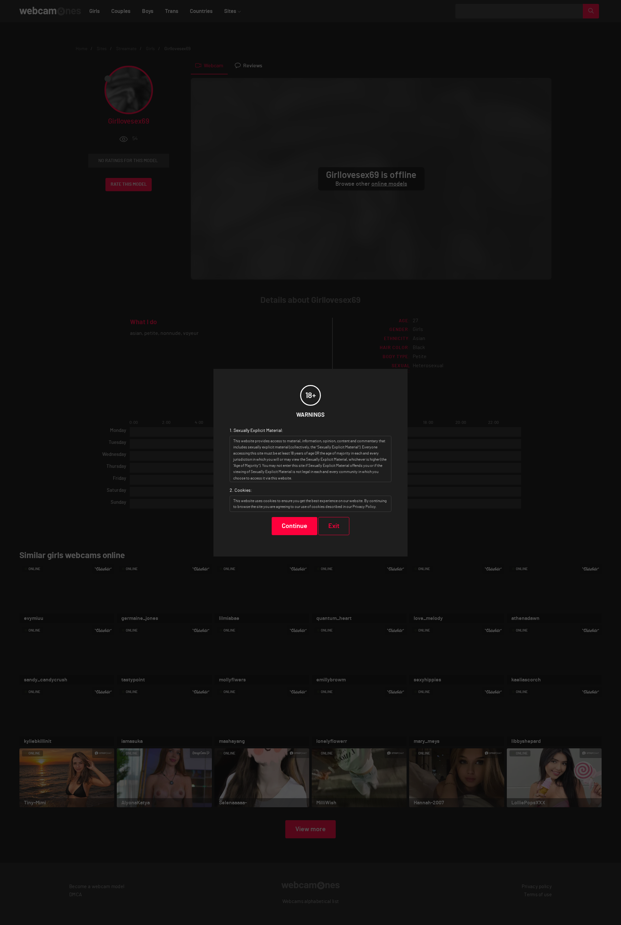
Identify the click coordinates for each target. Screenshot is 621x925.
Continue (294, 526)
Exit (333, 526)
